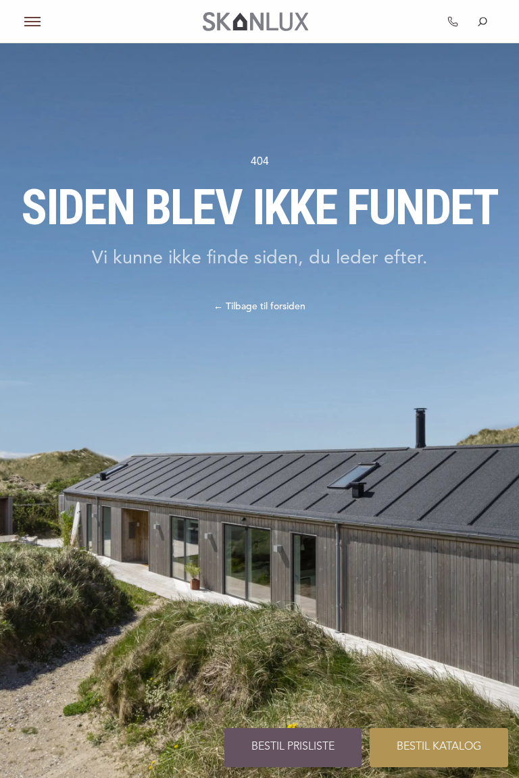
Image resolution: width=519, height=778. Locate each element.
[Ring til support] (453, 21)
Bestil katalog (439, 747)
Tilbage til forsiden (259, 306)
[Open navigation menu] (32, 21)
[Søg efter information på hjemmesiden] (482, 21)
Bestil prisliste (293, 747)
